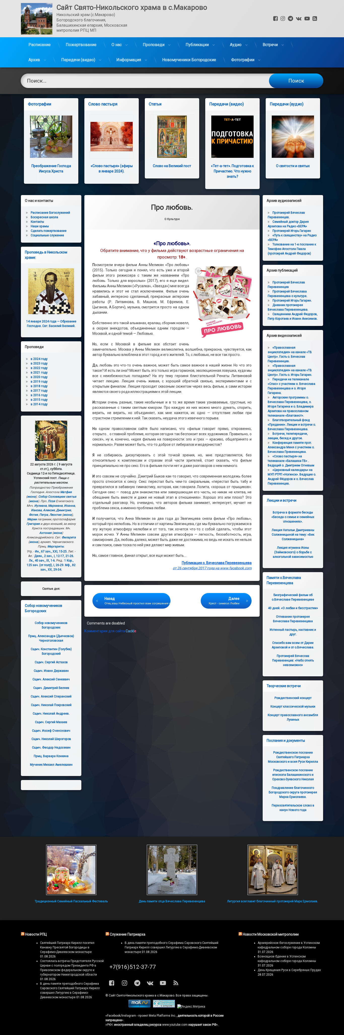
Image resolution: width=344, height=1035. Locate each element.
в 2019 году (39, 381)
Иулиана (40, 505)
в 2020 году (39, 377)
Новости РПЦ (36, 934)
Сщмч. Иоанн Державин (51, 671)
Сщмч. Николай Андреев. (51, 713)
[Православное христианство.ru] (164, 1006)
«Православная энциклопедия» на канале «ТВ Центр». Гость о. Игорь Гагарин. (290, 370)
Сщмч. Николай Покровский (51, 705)
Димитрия (63, 510)
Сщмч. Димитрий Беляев (51, 688)
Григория (33, 524)
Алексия (49, 510)
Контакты (37, 222)
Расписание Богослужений (50, 212)
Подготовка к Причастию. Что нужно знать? (232, 171)
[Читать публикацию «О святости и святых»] (293, 137)
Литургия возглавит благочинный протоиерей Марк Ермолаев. (272, 901)
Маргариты (55, 546)
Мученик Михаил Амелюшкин (51, 764)
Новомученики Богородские (189, 59)
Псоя (51, 501)
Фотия (33, 514)
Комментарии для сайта (110, 631)
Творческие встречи (284, 686)
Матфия (66, 492)
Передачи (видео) (78, 59)
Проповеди (153, 44)
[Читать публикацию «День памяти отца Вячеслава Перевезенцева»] (172, 870)
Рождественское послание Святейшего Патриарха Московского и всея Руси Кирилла (293, 757)
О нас (117, 44)
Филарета (69, 537)
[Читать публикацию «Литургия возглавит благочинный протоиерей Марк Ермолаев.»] (272, 870)
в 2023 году (39, 363)
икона (31, 496)
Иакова (36, 510)
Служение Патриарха (127, 934)
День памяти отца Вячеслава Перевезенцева (172, 901)
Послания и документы (286, 740)
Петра (43, 514)
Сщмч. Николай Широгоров (51, 739)
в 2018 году (39, 386)
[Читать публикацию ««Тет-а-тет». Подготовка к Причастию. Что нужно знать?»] (232, 137)
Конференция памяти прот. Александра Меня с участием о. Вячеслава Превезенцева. (291, 447)
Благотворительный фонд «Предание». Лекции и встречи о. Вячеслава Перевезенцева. (292, 424)
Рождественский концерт (293, 698)
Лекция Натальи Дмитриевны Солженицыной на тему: (293, 534)
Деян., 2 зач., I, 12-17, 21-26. (54, 556)
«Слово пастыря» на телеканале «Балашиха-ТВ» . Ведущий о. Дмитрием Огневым (291, 461)
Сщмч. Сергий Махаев (51, 722)
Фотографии (242, 59)
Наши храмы (40, 226)
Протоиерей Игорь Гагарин (291, 231)
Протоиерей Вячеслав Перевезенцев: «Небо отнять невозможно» (293, 660)
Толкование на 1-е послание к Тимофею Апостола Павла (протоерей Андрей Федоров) (292, 249)
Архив (34, 59)
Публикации (197, 44)
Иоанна (69, 505)
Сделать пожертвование (48, 231)
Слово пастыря (102, 104)
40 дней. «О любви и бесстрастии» (293, 608)
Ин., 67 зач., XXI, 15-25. (51, 551)
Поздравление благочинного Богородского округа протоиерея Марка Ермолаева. (293, 792)
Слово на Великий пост (172, 166)
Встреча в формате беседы (292, 517)
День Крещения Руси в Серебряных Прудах (289, 970)
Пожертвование (81, 44)
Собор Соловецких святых (57, 496)
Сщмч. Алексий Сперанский (51, 696)
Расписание (39, 44)
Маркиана (55, 505)
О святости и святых (293, 166)
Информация (128, 59)
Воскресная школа (44, 217)
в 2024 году (39, 359)
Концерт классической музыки (292, 706)
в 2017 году (39, 390)
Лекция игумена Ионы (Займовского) (293, 552)
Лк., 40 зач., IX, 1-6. (42, 560)
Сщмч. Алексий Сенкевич (51, 679)
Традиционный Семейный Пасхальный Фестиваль (71, 901)
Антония (45, 533)
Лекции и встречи (281, 500)
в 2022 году (39, 368)
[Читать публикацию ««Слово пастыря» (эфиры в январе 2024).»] (111, 137)
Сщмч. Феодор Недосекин (51, 747)
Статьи (155, 104)
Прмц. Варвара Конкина (51, 756)
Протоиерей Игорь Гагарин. (292, 300)
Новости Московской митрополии (271, 934)
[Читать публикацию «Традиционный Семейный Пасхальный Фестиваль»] (71, 870)
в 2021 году (39, 372)
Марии (32, 519)
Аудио (236, 44)
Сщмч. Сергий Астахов (51, 662)
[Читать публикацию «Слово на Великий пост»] (172, 137)
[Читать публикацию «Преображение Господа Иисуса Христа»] (51, 137)
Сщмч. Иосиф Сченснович (51, 730)
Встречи (270, 44)
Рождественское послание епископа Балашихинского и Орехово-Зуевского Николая (293, 774)
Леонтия (55, 514)
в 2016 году (39, 395)
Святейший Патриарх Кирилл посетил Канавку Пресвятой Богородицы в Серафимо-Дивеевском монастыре (67, 947)
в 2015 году (39, 399)
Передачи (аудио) (286, 104)
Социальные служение (47, 235)
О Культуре (172, 219)
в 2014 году (39, 404)
